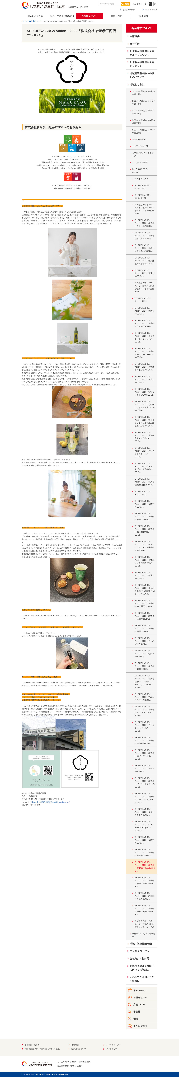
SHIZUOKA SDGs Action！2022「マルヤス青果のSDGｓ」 (144, 812)
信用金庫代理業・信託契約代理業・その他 (42, 1049)
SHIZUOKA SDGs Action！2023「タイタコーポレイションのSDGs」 (144, 337)
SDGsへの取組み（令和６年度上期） (143, 131)
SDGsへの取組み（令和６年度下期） (143, 121)
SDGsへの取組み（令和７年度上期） (143, 112)
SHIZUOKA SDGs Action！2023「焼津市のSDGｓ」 (144, 273)
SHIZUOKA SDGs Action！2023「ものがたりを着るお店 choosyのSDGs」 (145, 406)
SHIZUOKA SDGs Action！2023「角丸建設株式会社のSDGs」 (144, 261)
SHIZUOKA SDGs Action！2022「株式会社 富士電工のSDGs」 (144, 603)
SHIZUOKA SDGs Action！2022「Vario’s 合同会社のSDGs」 (144, 697)
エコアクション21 (140, 146)
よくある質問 (140, 1026)
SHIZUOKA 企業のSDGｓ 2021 (143, 186)
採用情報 (143, 16)
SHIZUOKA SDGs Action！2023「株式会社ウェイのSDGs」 (144, 323)
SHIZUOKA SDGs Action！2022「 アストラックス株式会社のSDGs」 (145, 561)
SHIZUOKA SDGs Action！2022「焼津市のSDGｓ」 (144, 575)
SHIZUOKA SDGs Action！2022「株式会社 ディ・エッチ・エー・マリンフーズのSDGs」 (144, 681)
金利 (135, 1018)
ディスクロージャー (141, 951)
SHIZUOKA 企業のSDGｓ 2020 (143, 196)
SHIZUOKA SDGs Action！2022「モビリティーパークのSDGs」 (144, 726)
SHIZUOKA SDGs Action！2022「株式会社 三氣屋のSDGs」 (144, 616)
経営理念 (135, 43)
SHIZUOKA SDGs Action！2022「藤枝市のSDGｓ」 (144, 840)
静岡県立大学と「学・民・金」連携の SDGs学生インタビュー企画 (144, 924)
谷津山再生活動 (139, 139)
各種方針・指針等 (139, 958)
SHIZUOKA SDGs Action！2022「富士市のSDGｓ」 (144, 769)
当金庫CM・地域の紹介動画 (143, 935)
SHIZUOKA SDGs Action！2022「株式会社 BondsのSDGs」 (144, 741)
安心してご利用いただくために (142, 979)
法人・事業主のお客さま (62, 16)
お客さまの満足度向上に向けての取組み (142, 968)
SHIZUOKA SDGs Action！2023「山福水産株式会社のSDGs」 (144, 248)
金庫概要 (135, 36)
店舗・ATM (116, 16)
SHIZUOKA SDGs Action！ (140, 170)
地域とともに (137, 84)
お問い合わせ (129, 10)
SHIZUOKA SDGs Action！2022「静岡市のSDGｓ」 (144, 654)
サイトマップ (151, 10)
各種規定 (75, 1045)
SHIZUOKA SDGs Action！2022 (142, 492)
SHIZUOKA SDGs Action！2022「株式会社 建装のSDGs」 (144, 666)
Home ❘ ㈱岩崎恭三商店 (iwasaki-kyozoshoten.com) (51, 802)
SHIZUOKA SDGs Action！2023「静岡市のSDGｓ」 (144, 311)
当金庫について (89, 16)
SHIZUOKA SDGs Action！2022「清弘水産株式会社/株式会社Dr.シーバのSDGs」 (145, 589)
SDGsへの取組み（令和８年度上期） (143, 92)
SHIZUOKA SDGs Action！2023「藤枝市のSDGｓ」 (144, 504)
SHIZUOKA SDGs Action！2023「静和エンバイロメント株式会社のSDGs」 (144, 546)
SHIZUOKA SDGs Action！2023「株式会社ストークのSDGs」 (144, 223)
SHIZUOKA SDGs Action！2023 (142, 299)
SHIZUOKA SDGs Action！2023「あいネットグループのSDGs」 (144, 452)
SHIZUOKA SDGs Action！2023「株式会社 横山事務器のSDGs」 (144, 530)
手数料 (136, 1011)
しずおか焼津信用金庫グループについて (142, 53)
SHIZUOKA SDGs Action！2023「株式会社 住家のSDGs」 (144, 516)
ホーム (24, 21)
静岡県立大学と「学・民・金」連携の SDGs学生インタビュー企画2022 (144, 209)
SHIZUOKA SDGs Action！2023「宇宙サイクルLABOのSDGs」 (145, 392)
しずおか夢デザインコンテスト (143, 154)
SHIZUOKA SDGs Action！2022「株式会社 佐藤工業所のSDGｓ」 (144, 882)
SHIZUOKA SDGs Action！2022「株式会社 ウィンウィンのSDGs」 (144, 711)
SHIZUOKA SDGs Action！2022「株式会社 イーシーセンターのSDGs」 (145, 782)
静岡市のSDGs (141, 179)
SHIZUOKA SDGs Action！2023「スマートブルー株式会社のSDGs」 (144, 467)
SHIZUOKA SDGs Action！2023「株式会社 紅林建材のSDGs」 (144, 482)
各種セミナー (140, 997)
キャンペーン (140, 990)
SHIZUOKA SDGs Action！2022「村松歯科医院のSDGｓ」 (144, 896)
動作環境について (78, 1049)
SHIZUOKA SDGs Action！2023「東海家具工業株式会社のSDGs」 (144, 436)
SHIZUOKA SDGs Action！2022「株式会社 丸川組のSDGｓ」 (144, 853)
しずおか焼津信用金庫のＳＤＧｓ (142, 64)
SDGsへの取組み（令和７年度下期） (143, 102)
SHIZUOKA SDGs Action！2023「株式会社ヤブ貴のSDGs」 (144, 236)
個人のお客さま (35, 16)
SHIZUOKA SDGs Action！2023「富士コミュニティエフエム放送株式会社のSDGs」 (144, 421)
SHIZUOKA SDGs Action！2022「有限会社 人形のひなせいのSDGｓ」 (144, 798)
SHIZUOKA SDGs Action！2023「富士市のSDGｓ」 (144, 379)
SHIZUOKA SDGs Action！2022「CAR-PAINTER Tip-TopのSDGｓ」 (144, 826)
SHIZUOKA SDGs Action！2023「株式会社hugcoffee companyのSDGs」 (144, 352)
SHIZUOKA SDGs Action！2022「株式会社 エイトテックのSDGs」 (144, 754)
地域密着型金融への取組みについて (142, 75)
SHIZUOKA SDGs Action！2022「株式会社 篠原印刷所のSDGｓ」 (144, 910)
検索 (127, 4)
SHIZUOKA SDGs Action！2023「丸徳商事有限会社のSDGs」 (144, 367)
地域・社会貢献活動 (141, 943)
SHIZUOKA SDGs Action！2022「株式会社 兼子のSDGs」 (144, 628)
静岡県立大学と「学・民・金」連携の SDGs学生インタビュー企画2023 (144, 287)
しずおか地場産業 (140, 162)
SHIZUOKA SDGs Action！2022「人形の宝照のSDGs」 (144, 641)
